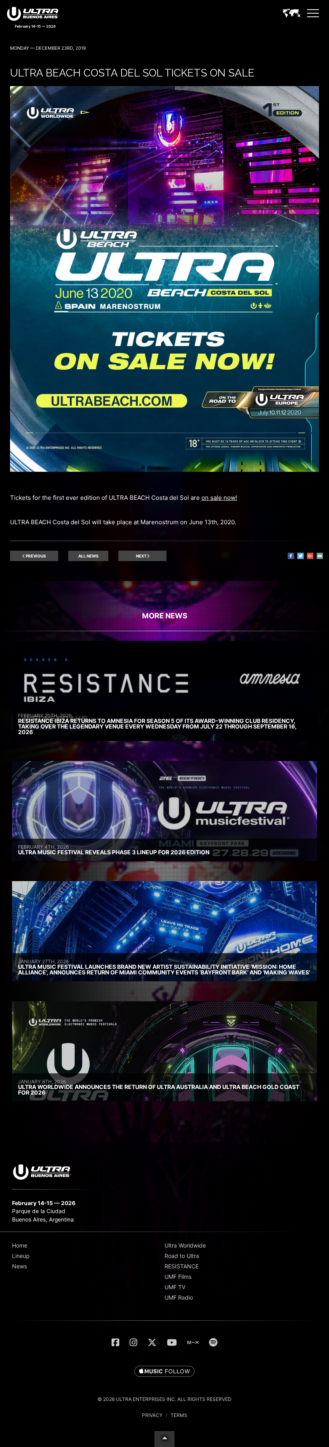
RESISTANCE (181, 1266)
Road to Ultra (181, 1255)
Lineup (21, 1255)
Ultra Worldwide (185, 1245)
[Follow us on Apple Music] (164, 1372)
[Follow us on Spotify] (213, 1342)
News (19, 1266)
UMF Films (177, 1276)
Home (19, 1245)
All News (88, 555)
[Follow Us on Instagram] (133, 1342)
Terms (179, 1415)
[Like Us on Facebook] (115, 1342)
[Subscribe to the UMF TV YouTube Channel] (172, 1342)
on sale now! (219, 497)
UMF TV (174, 1287)
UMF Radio (178, 1297)
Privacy (152, 1415)
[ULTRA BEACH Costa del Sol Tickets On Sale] (164, 469)
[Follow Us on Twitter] (152, 1342)
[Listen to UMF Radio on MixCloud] (193, 1342)
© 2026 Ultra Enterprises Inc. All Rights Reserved (164, 1399)
